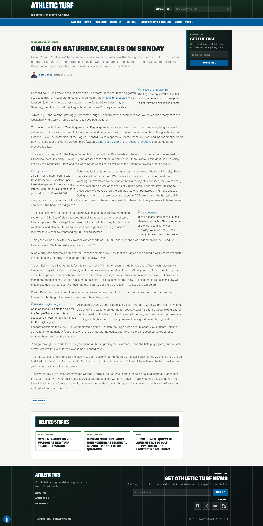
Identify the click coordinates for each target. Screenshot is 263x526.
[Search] (228, 9)
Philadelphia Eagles (114, 97)
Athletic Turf (52, 5)
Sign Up (220, 492)
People (49, 434)
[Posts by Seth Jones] (34, 75)
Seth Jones (45, 74)
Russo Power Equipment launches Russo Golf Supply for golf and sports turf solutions (154, 444)
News (55, 42)
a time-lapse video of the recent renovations (123, 141)
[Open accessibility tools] (7, 519)
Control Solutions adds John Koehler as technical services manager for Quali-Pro (107, 444)
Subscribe (209, 63)
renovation (39, 401)
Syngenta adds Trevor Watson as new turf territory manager (55, 443)
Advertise (163, 9)
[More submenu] (192, 22)
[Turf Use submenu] (137, 22)
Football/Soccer (40, 42)
